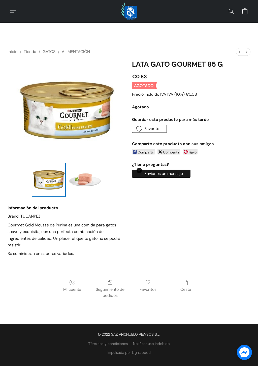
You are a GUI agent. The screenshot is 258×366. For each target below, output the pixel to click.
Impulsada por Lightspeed (129, 352)
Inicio (12, 51)
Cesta (185, 289)
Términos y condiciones (108, 344)
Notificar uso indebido (151, 344)
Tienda (30, 51)
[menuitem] (239, 52)
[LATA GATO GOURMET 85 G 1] (85, 180)
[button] (129, 11)
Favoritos (148, 289)
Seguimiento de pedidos (110, 292)
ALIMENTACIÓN (76, 51)
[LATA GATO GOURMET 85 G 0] (49, 180)
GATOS (49, 51)
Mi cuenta (72, 289)
